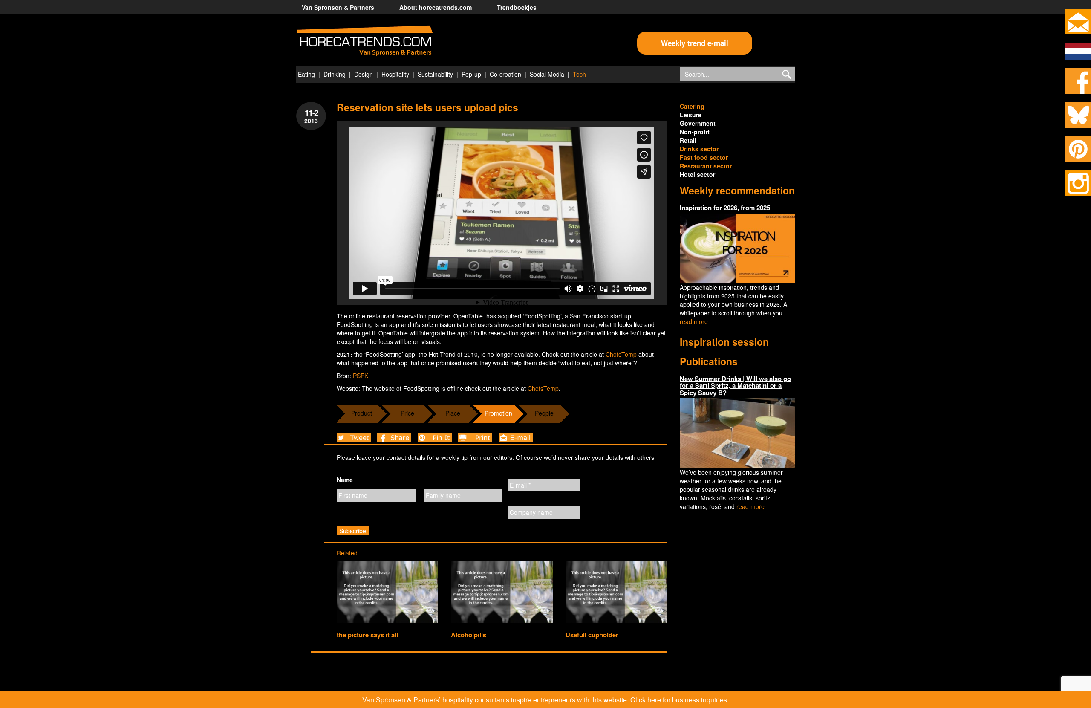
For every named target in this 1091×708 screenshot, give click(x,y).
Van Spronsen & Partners (338, 7)
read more (694, 321)
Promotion (498, 413)
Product (361, 413)
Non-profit (695, 131)
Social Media (547, 74)
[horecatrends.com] (364, 41)
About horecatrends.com (435, 7)
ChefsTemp (621, 354)
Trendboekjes (517, 7)
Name (345, 479)
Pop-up (471, 74)
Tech (579, 74)
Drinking (334, 74)
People (544, 413)
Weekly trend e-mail (694, 43)
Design (363, 74)
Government (698, 123)
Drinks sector (699, 148)
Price (407, 413)
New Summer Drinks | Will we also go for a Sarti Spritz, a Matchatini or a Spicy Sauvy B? (735, 385)
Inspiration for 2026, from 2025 (725, 207)
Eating (306, 74)
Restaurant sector (706, 166)
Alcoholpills (468, 634)
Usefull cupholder (592, 634)
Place (452, 413)
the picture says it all (367, 634)
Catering (692, 106)
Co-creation (505, 74)
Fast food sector (704, 157)
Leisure (690, 114)
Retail (688, 140)
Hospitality (395, 74)
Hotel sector (697, 174)
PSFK (360, 375)
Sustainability (435, 74)
